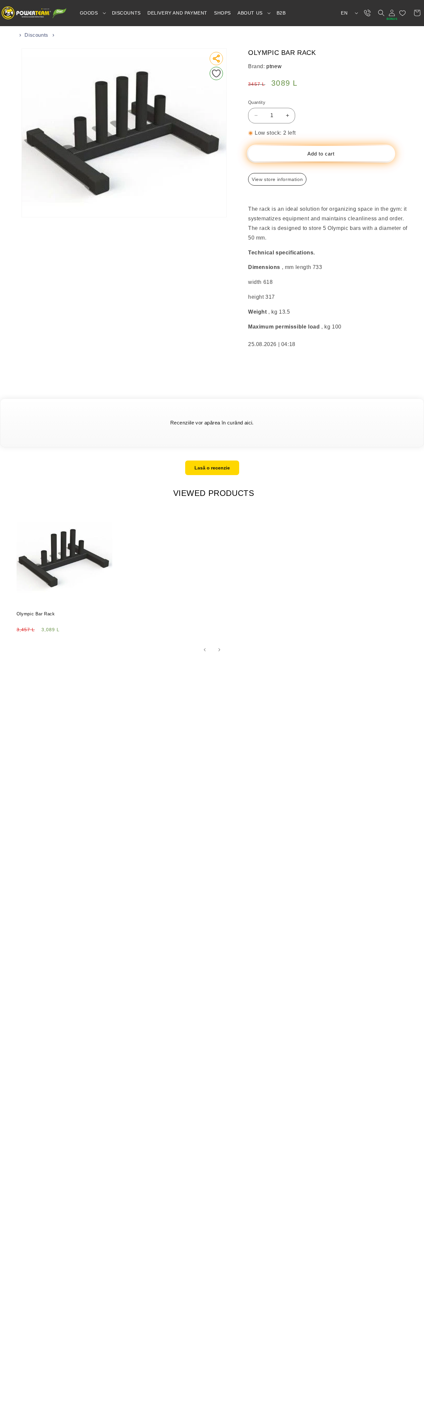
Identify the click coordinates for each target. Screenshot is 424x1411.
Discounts (36, 35)
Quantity (256, 102)
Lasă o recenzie (212, 467)
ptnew (274, 66)
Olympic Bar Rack (36, 613)
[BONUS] (392, 13)
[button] (93, 13)
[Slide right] (219, 649)
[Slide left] (204, 649)
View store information (277, 179)
